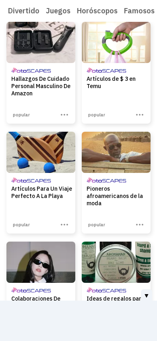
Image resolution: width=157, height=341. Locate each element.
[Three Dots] (64, 115)
